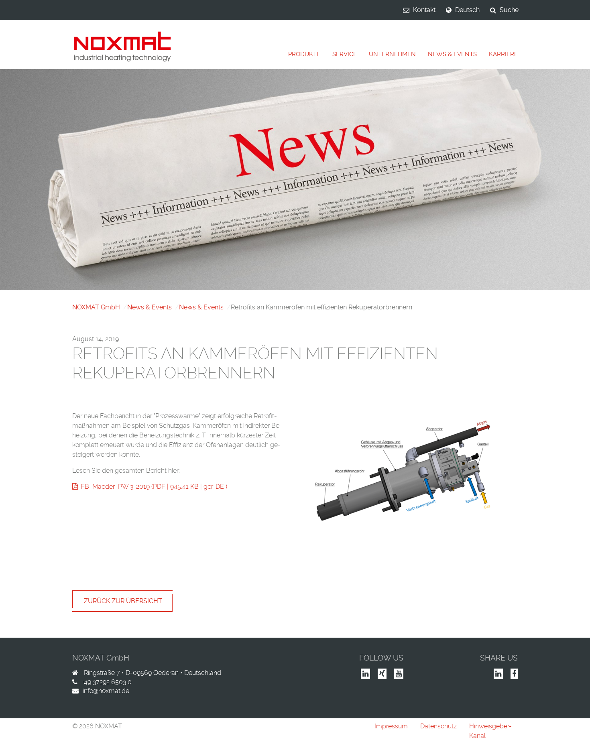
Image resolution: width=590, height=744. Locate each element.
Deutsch (467, 10)
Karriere (503, 54)
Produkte (304, 54)
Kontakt (424, 10)
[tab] (304, 54)
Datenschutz (438, 726)
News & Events (452, 54)
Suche (509, 10)
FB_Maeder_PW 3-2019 (115, 486)
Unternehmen (392, 54)
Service (344, 54)
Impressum (391, 726)
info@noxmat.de (106, 691)
